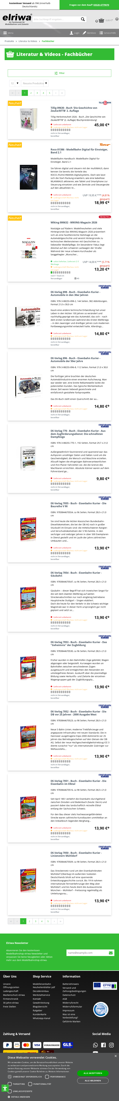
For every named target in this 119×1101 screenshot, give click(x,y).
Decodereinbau (41, 991)
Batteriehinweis (71, 983)
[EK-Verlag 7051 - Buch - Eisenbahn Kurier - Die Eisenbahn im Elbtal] (28, 808)
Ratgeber (37, 1010)
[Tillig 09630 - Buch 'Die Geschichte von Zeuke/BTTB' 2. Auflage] (28, 120)
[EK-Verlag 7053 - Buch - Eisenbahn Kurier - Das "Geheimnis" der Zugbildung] (28, 668)
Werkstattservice (41, 994)
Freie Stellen (9, 1006)
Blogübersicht (40, 1006)
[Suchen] (83, 19)
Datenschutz (69, 994)
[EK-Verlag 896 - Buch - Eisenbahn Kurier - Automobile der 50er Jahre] (28, 385)
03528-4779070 (101, 4)
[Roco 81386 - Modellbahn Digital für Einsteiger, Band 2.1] (28, 177)
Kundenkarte (39, 1014)
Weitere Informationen (58, 1071)
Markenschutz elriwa (14, 994)
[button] (5, 1088)
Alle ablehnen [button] (93, 1080)
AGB (65, 998)
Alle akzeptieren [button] (93, 1073)
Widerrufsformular (72, 1006)
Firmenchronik (10, 998)
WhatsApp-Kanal (41, 1018)
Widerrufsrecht (70, 1002)
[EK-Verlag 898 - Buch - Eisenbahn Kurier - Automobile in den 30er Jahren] (28, 316)
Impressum (68, 1010)
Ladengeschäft (10, 991)
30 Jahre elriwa (11, 1002)
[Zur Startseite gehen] (16, 19)
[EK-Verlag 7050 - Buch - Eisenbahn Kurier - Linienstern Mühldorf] (28, 880)
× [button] (115, 1056)
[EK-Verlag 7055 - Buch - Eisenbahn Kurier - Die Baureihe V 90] (28, 529)
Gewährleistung (41, 1002)
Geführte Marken (71, 1021)
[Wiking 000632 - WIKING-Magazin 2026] (28, 248)
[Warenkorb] (93, 15)
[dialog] (59, 1077)
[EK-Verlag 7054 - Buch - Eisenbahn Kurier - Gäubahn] (28, 599)
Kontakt (37, 998)
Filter (62, 73)
